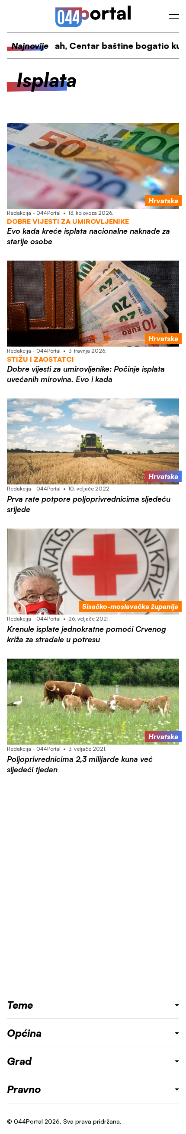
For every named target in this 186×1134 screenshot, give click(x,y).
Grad (19, 1060)
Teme (20, 1004)
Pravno (24, 1089)
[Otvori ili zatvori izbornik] (174, 16)
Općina (24, 1032)
